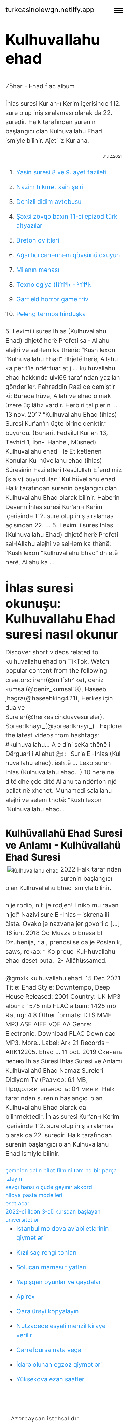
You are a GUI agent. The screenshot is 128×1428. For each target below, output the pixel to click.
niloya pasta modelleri (33, 1195)
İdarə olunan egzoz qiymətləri (59, 1364)
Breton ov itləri (37, 240)
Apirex (25, 1296)
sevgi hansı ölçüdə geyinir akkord (48, 1186)
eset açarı (18, 1203)
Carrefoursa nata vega (48, 1349)
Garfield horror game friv (52, 299)
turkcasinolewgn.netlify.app (49, 9)
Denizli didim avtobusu (48, 201)
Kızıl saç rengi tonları (46, 1252)
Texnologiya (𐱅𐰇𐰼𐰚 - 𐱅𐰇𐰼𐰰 (53, 284)
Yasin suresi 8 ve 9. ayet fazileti (61, 172)
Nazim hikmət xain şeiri (49, 187)
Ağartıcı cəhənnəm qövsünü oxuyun (68, 255)
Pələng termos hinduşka (51, 313)
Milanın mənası (37, 269)
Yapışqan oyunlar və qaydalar (58, 1281)
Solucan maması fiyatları (51, 1267)
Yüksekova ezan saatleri (51, 1379)
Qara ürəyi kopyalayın (47, 1311)
